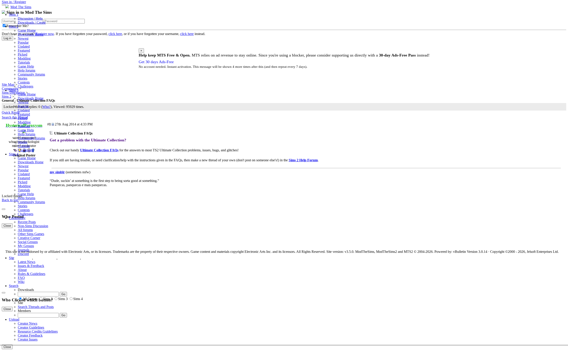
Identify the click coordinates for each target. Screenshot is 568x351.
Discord (23, 254)
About (22, 270)
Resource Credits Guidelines (38, 331)
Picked (22, 54)
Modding (24, 58)
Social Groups (28, 242)
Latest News (26, 262)
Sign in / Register (14, 2)
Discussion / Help (30, 18)
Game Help (26, 66)
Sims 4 (13, 154)
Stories (22, 78)
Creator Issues (27, 339)
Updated (24, 46)
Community (17, 218)
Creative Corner (29, 238)
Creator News (27, 323)
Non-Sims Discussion (33, 226)
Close (7, 347)
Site (11, 258)
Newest (23, 38)
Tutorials (24, 62)
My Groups (26, 246)
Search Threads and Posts (36, 307)
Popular (23, 42)
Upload (14, 319)
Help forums (26, 70)
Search (13, 286)
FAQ (21, 278)
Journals (23, 250)
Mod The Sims (20, 7)
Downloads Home (30, 34)
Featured (24, 50)
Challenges (25, 86)
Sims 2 (13, 26)
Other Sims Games (31, 234)
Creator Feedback (30, 335)
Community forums (31, 74)
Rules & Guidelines (31, 274)
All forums (25, 230)
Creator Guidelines (31, 327)
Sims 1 (13, 14)
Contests (24, 82)
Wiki (21, 282)
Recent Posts (27, 222)
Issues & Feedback (31, 266)
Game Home (27, 30)
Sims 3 (13, 90)
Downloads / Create (32, 22)
